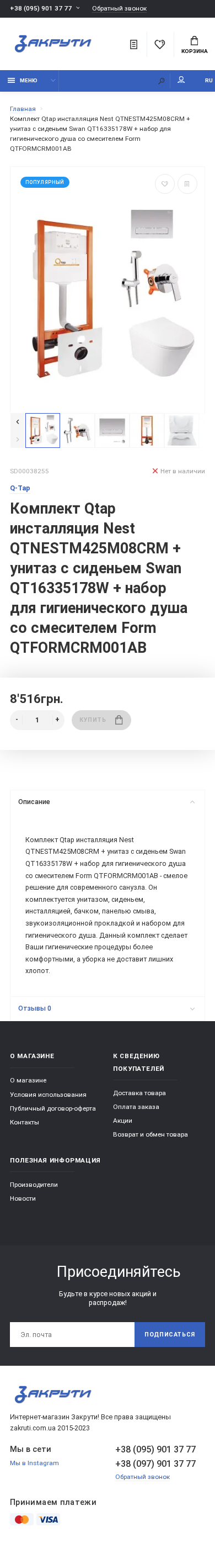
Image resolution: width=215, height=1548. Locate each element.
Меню (28, 80)
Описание (34, 801)
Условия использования (48, 1094)
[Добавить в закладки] (165, 184)
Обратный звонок (119, 8)
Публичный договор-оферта (53, 1108)
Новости (23, 1198)
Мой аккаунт (181, 81)
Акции (122, 1120)
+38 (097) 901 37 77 (155, 1464)
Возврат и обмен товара (150, 1134)
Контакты (24, 1122)
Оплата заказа (136, 1107)
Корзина (194, 51)
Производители (34, 1184)
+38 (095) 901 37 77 (41, 8)
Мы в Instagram (34, 1463)
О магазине (28, 1080)
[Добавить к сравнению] (187, 184)
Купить (92, 719)
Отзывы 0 (34, 1008)
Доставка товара (139, 1093)
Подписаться (169, 1334)
